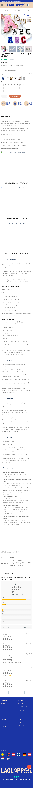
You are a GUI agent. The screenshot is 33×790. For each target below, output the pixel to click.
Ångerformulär (21, 714)
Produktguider (21, 710)
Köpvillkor (20, 722)
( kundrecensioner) (13, 59)
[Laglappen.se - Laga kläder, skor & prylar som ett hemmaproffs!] (16, 4)
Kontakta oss (21, 703)
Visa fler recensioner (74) (16, 692)
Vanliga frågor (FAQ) (22, 706)
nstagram (3, 722)
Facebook (3, 726)
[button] (2, 5)
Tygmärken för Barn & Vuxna (21, 10)
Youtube (3, 730)
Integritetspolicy (22, 725)
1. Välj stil (3, 74)
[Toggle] (3, 259)
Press (2, 706)
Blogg (2, 710)
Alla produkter (8, 10)
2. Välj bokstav (4, 81)
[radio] (3, 78)
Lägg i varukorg (14, 96)
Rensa (30, 73)
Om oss (3, 703)
